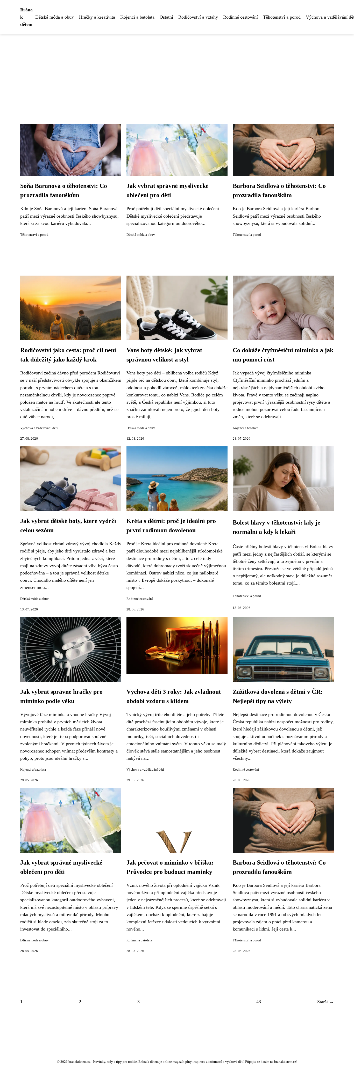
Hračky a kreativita (97, 17)
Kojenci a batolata (137, 17)
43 (258, 1001)
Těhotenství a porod (282, 17)
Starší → (325, 1001)
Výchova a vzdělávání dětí (39, 428)
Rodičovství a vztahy (198, 17)
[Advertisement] (177, 73)
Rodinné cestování (240, 17)
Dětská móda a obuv (54, 17)
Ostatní (166, 17)
